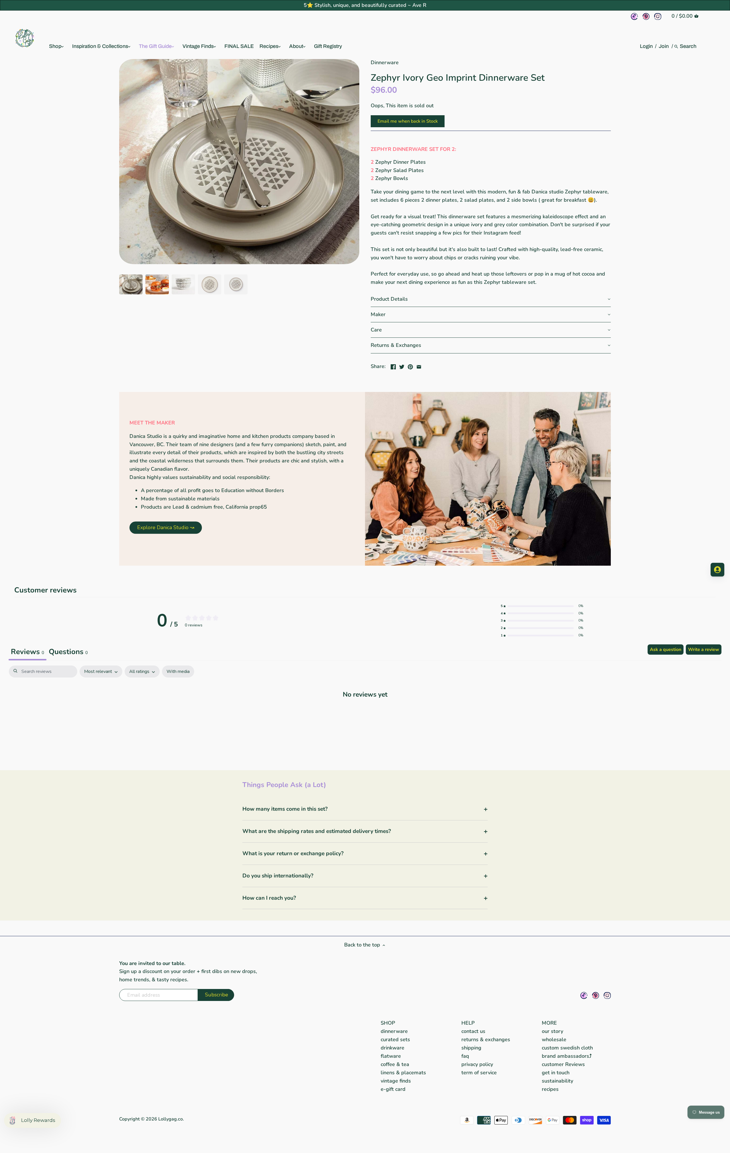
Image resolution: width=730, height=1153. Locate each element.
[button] (491, 299)
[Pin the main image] (410, 365)
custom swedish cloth (567, 1047)
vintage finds (396, 1080)
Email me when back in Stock (408, 121)
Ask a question (665, 649)
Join (664, 46)
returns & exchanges (485, 1039)
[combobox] (688, 46)
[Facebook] (634, 16)
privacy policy (477, 1064)
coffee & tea (395, 1064)
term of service (479, 1072)
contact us (473, 1031)
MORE (549, 1023)
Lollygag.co (170, 1119)
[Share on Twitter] (401, 365)
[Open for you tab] (717, 569)
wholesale (554, 1039)
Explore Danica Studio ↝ (165, 527)
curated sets (395, 1039)
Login (646, 46)
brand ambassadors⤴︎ (567, 1056)
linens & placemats (403, 1072)
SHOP (388, 1023)
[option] (131, 284)
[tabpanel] (365, 712)
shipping (471, 1047)
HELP (468, 1023)
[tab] (68, 652)
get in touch (555, 1072)
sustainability (557, 1080)
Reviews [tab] (27, 652)
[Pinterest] (646, 16)
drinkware (392, 1047)
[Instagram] (657, 16)
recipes (550, 1089)
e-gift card (393, 1089)
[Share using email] (418, 365)
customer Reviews (563, 1064)
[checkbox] (178, 671)
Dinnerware (385, 62)
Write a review (703, 649)
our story (552, 1031)
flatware (391, 1056)
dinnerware (394, 1031)
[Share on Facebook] (393, 365)
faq (465, 1056)
